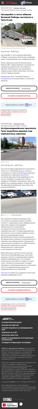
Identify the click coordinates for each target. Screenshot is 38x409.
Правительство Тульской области (13, 48)
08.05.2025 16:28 (6, 8)
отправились (6, 79)
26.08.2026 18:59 (6, 124)
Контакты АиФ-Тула (10, 335)
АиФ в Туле (5, 162)
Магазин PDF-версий (10, 325)
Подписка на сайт (9, 332)
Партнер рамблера (18, 399)
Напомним (5, 273)
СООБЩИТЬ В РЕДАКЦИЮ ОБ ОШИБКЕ (16, 342)
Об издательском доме (11, 322)
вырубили (25, 175)
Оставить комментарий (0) (19, 96)
